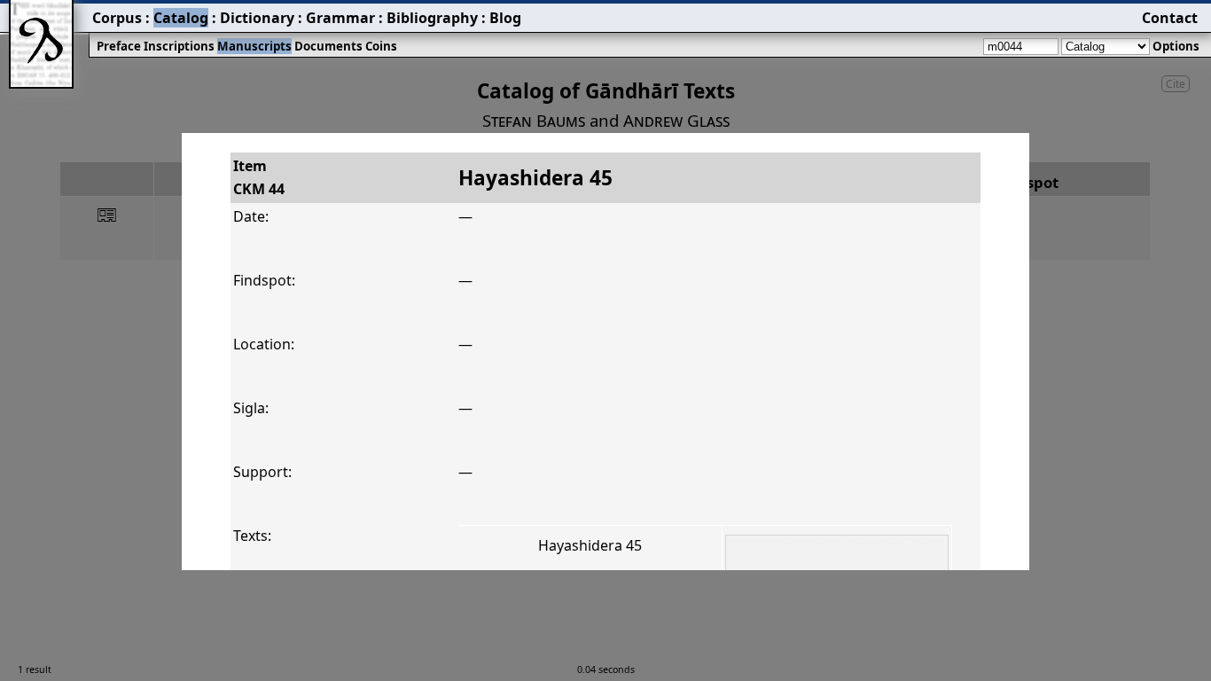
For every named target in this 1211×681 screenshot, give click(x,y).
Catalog (180, 17)
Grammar (340, 17)
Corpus (117, 17)
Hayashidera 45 (590, 545)
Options (1175, 46)
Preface (119, 46)
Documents (328, 46)
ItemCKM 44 (259, 177)
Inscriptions (179, 46)
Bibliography (432, 17)
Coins (381, 46)
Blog (505, 17)
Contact (1170, 17)
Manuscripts (254, 46)
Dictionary (257, 17)
